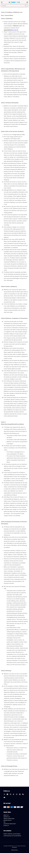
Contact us (6, 825)
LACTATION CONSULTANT (10, 823)
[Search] (25, 5)
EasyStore (14, 847)
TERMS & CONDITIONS (9, 818)
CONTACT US (7, 816)
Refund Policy (14, 850)
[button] (1, 2)
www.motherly (7, 30)
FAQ (4, 822)
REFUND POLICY (8, 820)
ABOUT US (6, 815)
